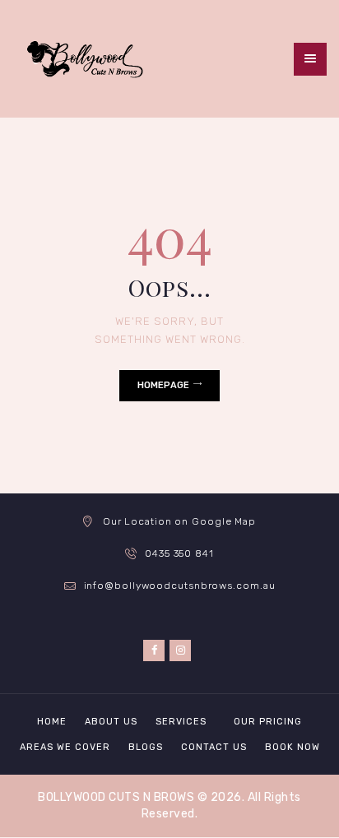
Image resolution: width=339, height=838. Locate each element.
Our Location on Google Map (179, 521)
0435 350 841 (179, 553)
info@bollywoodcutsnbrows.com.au (180, 585)
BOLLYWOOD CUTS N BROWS (116, 797)
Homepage (163, 385)
